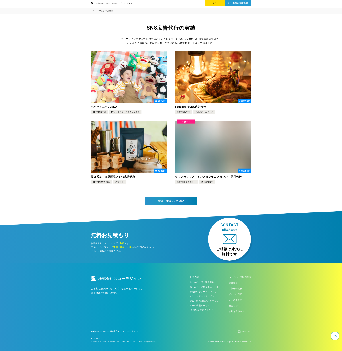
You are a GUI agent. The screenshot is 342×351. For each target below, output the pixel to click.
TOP (335, 336)
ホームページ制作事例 (240, 277)
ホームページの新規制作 (202, 282)
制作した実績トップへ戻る (171, 201)
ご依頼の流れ (235, 288)
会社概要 (233, 282)
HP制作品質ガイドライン (202, 310)
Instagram (246, 331)
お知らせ (233, 305)
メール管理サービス (200, 305)
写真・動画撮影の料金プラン (204, 300)
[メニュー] (215, 3)
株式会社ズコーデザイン (119, 278)
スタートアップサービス (202, 296)
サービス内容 (192, 277)
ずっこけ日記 (235, 294)
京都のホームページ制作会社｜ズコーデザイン (114, 3)
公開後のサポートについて (203, 291)
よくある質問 (235, 299)
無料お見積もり (240, 3)
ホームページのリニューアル (204, 286)
